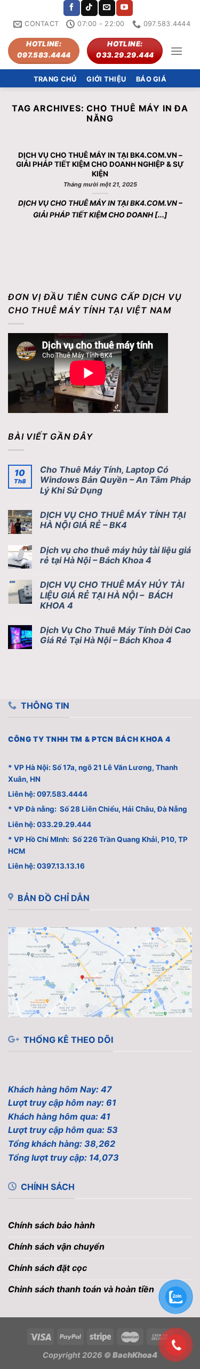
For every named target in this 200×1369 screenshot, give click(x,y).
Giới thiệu (106, 79)
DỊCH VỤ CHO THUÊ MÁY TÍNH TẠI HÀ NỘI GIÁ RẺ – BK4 (113, 520)
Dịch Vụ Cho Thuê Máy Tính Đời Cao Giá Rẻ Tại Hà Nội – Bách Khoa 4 (115, 635)
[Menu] (176, 51)
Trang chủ (55, 79)
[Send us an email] (107, 8)
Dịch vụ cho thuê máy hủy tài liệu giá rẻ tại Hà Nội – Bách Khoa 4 (115, 555)
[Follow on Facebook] (71, 8)
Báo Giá (151, 79)
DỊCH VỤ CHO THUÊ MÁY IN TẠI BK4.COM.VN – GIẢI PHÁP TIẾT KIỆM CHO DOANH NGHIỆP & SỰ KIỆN (100, 164)
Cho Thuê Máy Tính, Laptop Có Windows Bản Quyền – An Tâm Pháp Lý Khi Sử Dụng (115, 480)
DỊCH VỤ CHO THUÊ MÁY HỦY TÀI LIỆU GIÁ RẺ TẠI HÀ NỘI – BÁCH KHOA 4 (112, 595)
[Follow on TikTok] (89, 8)
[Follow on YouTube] (124, 8)
